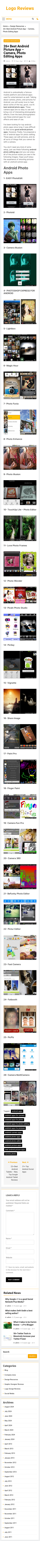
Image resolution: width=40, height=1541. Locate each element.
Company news (10, 1375)
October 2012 (9, 1467)
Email (9, 1248)
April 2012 (8, 1490)
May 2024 (8, 1421)
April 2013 (8, 1444)
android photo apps (12, 1137)
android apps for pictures (15, 1128)
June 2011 (8, 1537)
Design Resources (11, 41)
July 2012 (8, 1481)
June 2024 (8, 1416)
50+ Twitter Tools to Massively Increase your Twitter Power (24, 1336)
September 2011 (11, 1523)
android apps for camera (14, 1115)
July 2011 (8, 1532)
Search (6, 1352)
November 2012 (10, 1463)
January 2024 (9, 1439)
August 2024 (9, 1407)
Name (9, 1238)
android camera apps (13, 1132)
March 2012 (9, 1495)
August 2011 (9, 1528)
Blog (6, 1370)
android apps (17, 1111)
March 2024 (9, 1430)
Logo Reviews (20, 8)
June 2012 (8, 1486)
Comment (10, 1211)
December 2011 (10, 1509)
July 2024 (8, 1411)
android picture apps (13, 1145)
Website (9, 1258)
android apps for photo (14, 1120)
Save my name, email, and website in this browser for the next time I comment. (20, 1270)
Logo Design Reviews (12, 1389)
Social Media (9, 1394)
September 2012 (11, 1472)
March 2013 (9, 1449)
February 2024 (10, 1435)
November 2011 (10, 1514)
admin (8, 61)
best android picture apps (15, 1149)
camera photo (10, 1154)
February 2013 (10, 1453)
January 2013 (9, 1458)
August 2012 (9, 1476)
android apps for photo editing (17, 1124)
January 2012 (9, 1504)
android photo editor (13, 1141)
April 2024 (8, 1425)
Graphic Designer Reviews (14, 1384)
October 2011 (9, 1518)
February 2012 (10, 1500)
